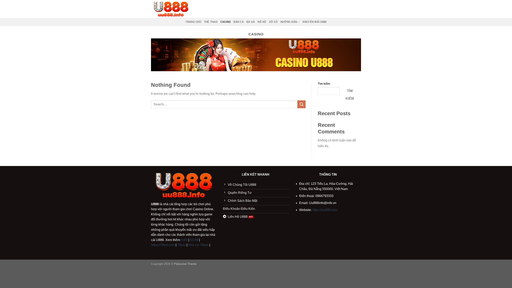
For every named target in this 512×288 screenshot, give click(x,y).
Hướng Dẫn (288, 21)
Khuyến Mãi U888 (315, 21)
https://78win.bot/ (163, 245)
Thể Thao (211, 21)
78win (181, 245)
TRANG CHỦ (193, 21)
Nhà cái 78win (198, 245)
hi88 (184, 240)
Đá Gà (250, 21)
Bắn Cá (238, 21)
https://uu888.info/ (324, 210)
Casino (225, 21)
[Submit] (301, 104)
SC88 (194, 240)
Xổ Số (273, 21)
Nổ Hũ (262, 21)
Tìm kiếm (324, 83)
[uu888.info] (171, 9)
